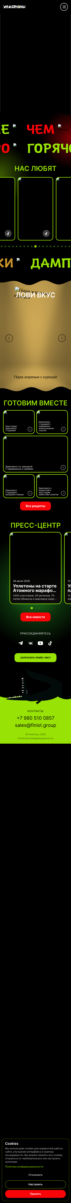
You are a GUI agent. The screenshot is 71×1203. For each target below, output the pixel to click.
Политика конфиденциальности (35, 738)
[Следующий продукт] (62, 338)
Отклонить (35, 1174)
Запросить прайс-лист (35, 657)
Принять (35, 1193)
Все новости (35, 617)
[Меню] (64, 7)
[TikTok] (50, 643)
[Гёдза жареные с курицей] (35, 336)
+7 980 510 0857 (35, 718)
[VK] (30, 643)
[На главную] (14, 7)
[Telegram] (20, 643)
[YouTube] (40, 643)
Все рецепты (35, 506)
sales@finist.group (35, 725)
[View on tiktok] (35, 209)
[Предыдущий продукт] (9, 338)
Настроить (35, 1184)
